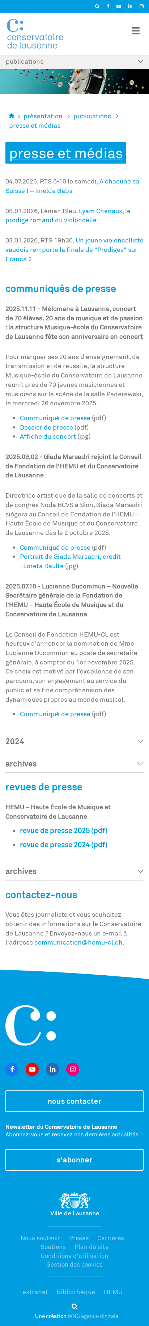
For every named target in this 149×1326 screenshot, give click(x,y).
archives (21, 763)
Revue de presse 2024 (55, 844)
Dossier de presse (46, 427)
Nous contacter (74, 1101)
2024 (14, 741)
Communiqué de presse (55, 418)
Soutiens (53, 1246)
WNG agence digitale (93, 1316)
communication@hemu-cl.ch (78, 942)
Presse (79, 1238)
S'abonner (74, 1159)
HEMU (113, 1292)
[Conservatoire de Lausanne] (35, 34)
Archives (21, 871)
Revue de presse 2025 (55, 830)
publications (92, 116)
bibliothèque (76, 1292)
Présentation (43, 116)
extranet (35, 1292)
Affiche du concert (48, 436)
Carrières (110, 1238)
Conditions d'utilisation (74, 1255)
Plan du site (91, 1246)
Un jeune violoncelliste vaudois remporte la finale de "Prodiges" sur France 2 (74, 249)
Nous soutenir (40, 1238)
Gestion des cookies (74, 1264)
